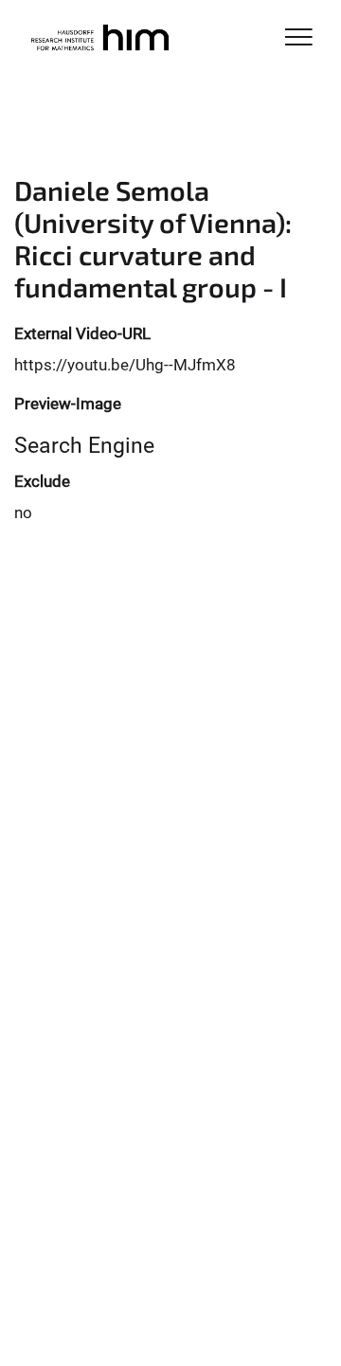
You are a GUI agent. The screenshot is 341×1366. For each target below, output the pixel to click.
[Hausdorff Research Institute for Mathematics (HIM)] (99, 39)
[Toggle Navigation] (299, 38)
